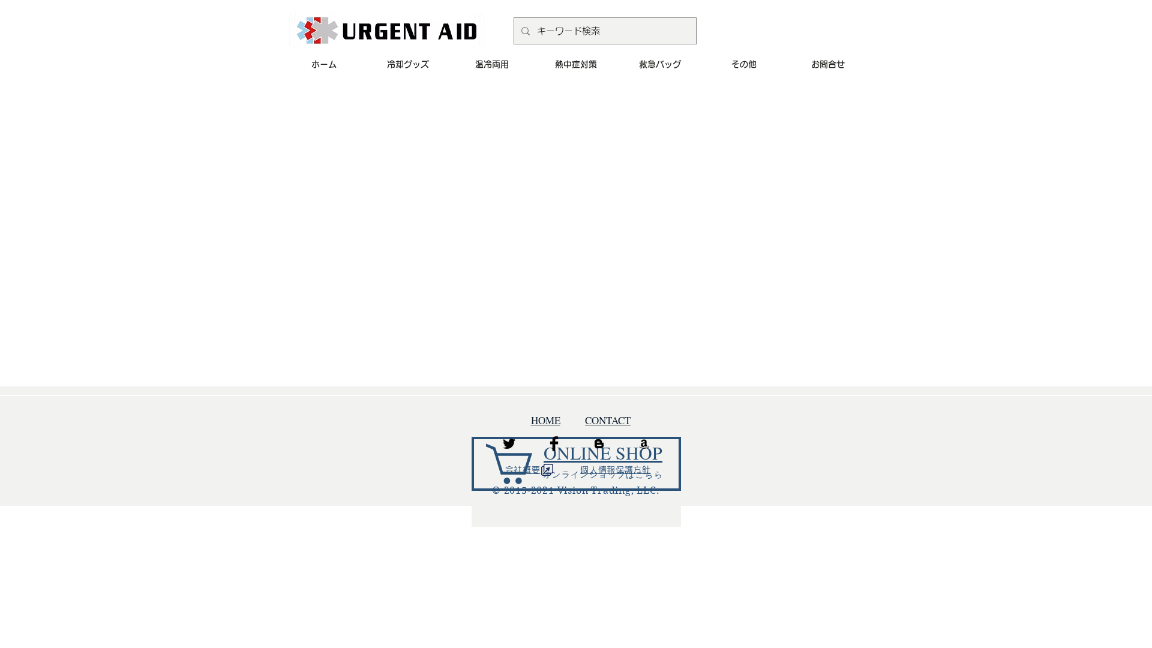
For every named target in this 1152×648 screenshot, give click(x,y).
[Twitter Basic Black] (509, 443)
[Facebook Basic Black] (554, 443)
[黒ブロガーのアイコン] (599, 443)
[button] (408, 64)
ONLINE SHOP (603, 452)
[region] (576, 479)
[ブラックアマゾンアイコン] (644, 443)
